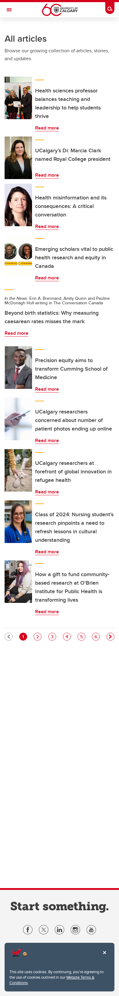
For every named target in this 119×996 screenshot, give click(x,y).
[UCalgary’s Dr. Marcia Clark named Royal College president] (18, 158)
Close (104, 957)
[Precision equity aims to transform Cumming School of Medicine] (18, 367)
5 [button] (82, 636)
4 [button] (68, 636)
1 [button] (24, 636)
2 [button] (38, 636)
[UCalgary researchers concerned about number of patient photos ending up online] (18, 419)
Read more (47, 127)
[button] (110, 637)
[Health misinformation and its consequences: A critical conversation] (18, 205)
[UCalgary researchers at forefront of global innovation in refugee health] (18, 470)
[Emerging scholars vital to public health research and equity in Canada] (18, 256)
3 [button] (53, 636)
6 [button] (97, 636)
